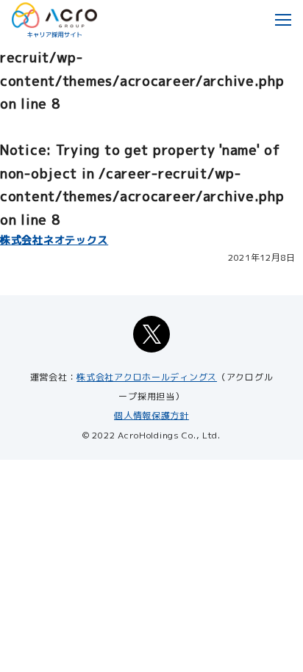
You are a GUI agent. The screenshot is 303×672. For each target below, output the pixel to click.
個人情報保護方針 (151, 415)
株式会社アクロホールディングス (146, 377)
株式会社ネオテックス (54, 240)
